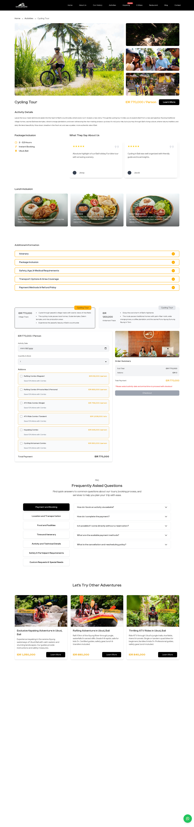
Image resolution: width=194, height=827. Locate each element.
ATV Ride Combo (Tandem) (35, 416)
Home (70, 5)
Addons (22, 369)
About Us (82, 5)
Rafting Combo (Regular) (34, 376)
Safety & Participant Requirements (46, 553)
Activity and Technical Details (46, 544)
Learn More (169, 102)
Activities (112, 5)
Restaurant (153, 5)
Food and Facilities (46, 525)
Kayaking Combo (31, 430)
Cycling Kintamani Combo (35, 443)
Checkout (147, 393)
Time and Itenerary (46, 534)
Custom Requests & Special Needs (46, 562)
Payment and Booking (46, 507)
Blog (166, 5)
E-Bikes (139, 5)
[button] (55, 318)
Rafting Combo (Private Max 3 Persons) (41, 390)
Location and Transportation (46, 516)
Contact (177, 5)
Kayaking (127, 4)
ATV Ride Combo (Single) (34, 403)
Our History (97, 5)
